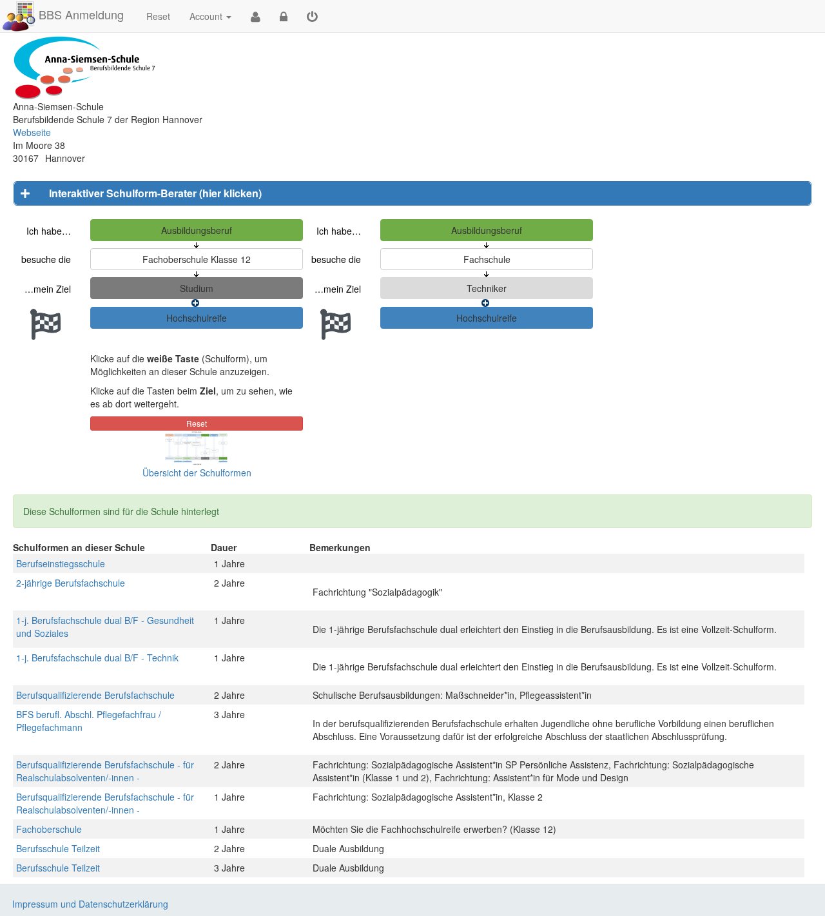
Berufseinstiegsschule (60, 563)
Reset (158, 16)
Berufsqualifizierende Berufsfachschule (95, 694)
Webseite (32, 132)
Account (205, 16)
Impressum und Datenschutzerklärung (90, 903)
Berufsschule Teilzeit (58, 848)
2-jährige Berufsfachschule (70, 582)
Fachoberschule (49, 829)
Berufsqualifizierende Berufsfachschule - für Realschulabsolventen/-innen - (105, 771)
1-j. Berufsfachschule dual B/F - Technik (97, 657)
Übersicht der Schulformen (196, 472)
